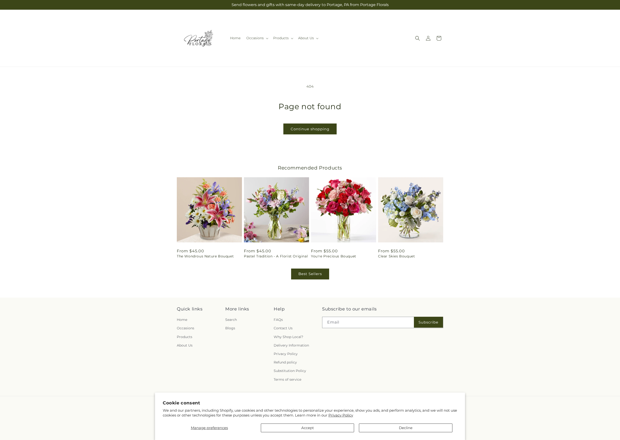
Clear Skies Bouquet (396, 256)
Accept (307, 427)
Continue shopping (310, 129)
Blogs (230, 328)
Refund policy (285, 362)
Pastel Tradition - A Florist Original (276, 256)
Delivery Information (291, 345)
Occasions (185, 328)
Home (182, 319)
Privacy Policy (340, 415)
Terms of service (287, 379)
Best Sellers (310, 273)
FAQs (278, 319)
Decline (405, 427)
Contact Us (283, 328)
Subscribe (428, 322)
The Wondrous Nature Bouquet (205, 256)
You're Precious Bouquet (333, 256)
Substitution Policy (290, 371)
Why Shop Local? (288, 337)
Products (184, 337)
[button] (256, 38)
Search (231, 319)
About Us (185, 345)
